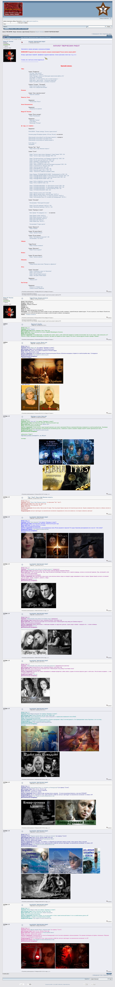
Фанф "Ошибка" (34, 228)
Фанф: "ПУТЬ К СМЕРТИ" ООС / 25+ (39, 182)
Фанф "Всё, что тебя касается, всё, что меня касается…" (44, 78)
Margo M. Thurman (39, 31)
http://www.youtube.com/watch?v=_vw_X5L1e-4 (33, 435)
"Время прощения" (35, 713)
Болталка (19, 31)
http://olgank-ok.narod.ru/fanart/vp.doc (42, 722)
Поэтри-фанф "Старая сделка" (37, 224)
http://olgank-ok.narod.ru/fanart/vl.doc (42, 918)
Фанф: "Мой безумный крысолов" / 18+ (40, 237)
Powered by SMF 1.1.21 (50, 984)
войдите (25, 21)
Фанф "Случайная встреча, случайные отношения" (43, 81)
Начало (6, 28)
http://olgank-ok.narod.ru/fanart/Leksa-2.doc (43, 844)
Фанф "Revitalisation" (35, 115)
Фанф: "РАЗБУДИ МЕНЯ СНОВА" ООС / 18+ (41, 178)
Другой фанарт (26, 31)
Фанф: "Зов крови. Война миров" (38, 275)
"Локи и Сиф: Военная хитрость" (38, 502)
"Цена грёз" (33, 421)
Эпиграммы (31, 144)
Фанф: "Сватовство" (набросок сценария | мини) (42, 171)
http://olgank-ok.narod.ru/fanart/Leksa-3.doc (43, 939)
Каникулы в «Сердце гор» (36, 287)
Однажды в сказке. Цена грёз (39, 416)
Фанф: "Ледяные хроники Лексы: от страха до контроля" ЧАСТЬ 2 (47, 195)
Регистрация (24, 28)
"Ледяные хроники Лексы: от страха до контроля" (43, 836)
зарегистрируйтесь (33, 21)
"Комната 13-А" (33, 279)
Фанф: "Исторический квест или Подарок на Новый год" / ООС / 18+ (47, 158)
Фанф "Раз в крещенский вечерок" (38, 87)
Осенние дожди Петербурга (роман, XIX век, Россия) (42, 134)
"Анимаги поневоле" (31, 314)
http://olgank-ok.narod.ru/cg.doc (41, 430)
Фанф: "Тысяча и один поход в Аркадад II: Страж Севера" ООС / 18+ (47, 154)
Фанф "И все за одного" (36, 249)
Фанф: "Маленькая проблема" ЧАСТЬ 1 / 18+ (41, 207)
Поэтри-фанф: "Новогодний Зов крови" (39, 202)
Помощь (12, 28)
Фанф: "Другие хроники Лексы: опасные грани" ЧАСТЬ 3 (44, 194)
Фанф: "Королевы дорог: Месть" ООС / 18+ (41, 170)
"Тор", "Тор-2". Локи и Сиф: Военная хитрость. (40, 497)
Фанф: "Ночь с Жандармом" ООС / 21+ (40, 163)
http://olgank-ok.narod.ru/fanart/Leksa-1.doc (43, 796)
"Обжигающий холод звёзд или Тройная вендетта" (40, 569)
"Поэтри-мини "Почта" (35, 101)
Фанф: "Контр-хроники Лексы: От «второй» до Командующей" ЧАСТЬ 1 (48, 197)
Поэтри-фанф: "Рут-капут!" (36, 238)
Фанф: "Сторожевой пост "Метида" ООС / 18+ (41, 165)
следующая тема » (107, 33)
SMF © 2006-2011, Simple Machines (63, 984)
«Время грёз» (45, 424)
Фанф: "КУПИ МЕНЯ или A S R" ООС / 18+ (40, 168)
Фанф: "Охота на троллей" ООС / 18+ (39, 167)
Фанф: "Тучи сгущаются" (36, 272)
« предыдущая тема (97, 33)
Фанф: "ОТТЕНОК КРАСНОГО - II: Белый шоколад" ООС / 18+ (46, 188)
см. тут (35, 579)
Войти (19, 28)
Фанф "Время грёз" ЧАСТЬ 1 (37, 221)
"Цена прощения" (34, 522)
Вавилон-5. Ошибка (36, 324)
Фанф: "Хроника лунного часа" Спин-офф (40, 192)
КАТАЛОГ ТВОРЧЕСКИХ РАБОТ (52, 31)
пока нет (35, 674)
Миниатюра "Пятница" (35, 123)
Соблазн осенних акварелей (37, 288)
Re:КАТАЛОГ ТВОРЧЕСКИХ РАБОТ (39, 517)
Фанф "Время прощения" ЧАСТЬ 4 (38, 217)
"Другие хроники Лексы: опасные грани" (40, 929)
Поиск (16, 28)
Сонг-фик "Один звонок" (36, 73)
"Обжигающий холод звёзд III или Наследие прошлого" (41, 665)
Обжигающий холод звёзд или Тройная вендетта (41, 140)
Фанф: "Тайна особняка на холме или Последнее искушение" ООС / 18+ (48, 164)
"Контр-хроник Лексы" (48, 838)
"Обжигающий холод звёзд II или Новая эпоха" (39, 618)
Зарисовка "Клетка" (35, 120)
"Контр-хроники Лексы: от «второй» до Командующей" (44, 787)
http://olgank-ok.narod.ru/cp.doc (41, 529)
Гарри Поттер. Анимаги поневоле (39, 298)
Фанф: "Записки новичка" (36, 257)
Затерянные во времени (36, 108)
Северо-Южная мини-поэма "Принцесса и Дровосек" (43, 264)
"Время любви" (34, 909)
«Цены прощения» (50, 716)
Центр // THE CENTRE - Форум (9, 31)
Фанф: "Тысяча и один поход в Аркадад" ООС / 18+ (43, 155)
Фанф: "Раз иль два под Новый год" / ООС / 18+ (42, 160)
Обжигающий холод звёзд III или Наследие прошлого (42, 137)
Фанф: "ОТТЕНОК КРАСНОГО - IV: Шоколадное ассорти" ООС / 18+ (47, 185)
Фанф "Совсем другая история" (38, 86)
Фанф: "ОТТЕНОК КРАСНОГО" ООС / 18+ (40, 190)
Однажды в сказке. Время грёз (38, 342)
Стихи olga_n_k (32, 143)
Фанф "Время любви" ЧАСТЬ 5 (38, 215)
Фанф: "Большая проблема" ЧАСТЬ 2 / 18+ (41, 205)
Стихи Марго (33, 121)
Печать (109, 35)
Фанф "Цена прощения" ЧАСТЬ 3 (38, 218)
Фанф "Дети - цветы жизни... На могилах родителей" (43, 80)
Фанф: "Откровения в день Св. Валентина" (41, 271)
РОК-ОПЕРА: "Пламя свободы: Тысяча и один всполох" (43, 131)
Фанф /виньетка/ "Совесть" (36, 74)
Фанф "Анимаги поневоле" (36, 245)
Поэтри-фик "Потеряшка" (36, 77)
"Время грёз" (33, 347)
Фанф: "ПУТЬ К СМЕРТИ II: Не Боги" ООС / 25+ (42, 181)
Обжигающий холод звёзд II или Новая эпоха (40, 138)
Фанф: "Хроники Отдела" (36, 232)
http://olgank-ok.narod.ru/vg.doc (41, 354)
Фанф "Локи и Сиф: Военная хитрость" (40, 148)
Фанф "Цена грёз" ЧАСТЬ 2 (37, 219)
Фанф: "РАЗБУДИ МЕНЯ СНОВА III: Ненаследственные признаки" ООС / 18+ (49, 175)
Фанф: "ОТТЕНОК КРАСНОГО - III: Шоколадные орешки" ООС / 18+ (47, 187)
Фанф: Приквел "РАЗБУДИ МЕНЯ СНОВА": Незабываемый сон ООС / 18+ (48, 174)
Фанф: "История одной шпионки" (38, 274)
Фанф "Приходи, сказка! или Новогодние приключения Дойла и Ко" (47, 76)
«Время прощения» (48, 912)
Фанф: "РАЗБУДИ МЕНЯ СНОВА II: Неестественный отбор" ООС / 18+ (48, 177)
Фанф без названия (34, 94)
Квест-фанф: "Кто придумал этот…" (39, 212)
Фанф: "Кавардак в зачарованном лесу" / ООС (41, 161)
